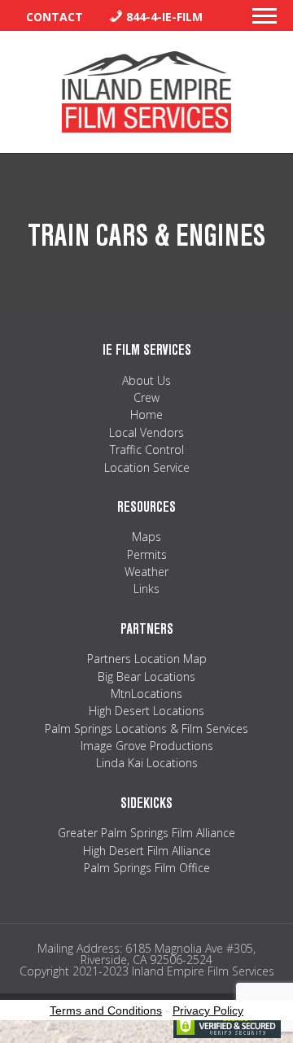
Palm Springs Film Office (147, 867)
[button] (264, 20)
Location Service (147, 467)
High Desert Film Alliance (147, 850)
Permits (147, 554)
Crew (146, 397)
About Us (146, 380)
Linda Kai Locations (147, 762)
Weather (146, 571)
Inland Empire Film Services (146, 92)
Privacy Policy (208, 1010)
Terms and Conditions (106, 1010)
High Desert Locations (146, 710)
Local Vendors (146, 432)
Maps (146, 536)
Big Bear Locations (146, 676)
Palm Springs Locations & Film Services (146, 728)
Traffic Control (147, 449)
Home (146, 414)
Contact (54, 16)
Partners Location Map (147, 658)
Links (146, 588)
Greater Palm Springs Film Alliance (146, 832)
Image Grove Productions (147, 745)
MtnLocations (146, 693)
